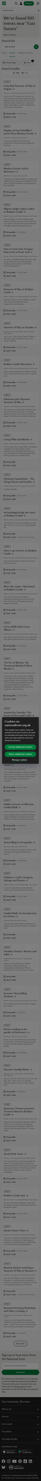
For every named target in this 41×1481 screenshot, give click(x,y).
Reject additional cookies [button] (20, 754)
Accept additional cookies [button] (20, 747)
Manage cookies (19, 760)
